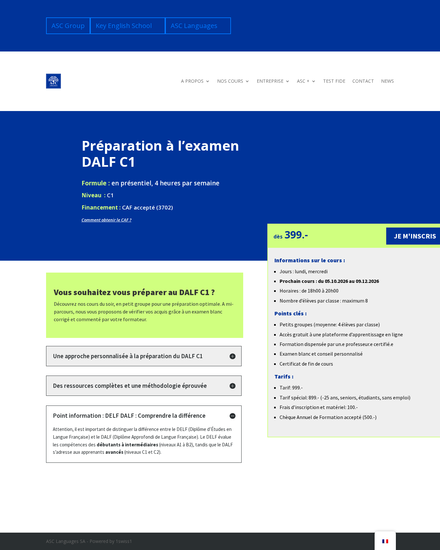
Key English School (124, 25)
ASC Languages (194, 25)
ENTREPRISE (270, 81)
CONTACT (363, 81)
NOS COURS (230, 81)
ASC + (303, 81)
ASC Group (68, 25)
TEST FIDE (334, 81)
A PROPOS (192, 81)
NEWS (387, 81)
